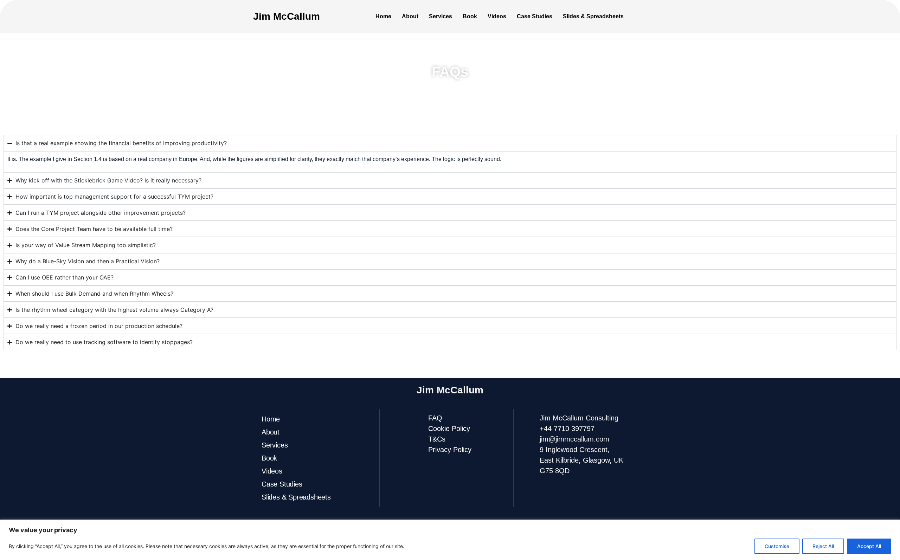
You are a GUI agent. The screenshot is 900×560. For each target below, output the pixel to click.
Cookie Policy (449, 428)
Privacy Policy (449, 449)
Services (440, 16)
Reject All (823, 546)
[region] (450, 540)
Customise (777, 546)
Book (470, 16)
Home (383, 16)
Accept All (869, 546)
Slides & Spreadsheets (593, 16)
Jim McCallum (286, 16)
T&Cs (436, 439)
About (410, 16)
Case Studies (534, 16)
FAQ (435, 418)
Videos (497, 16)
